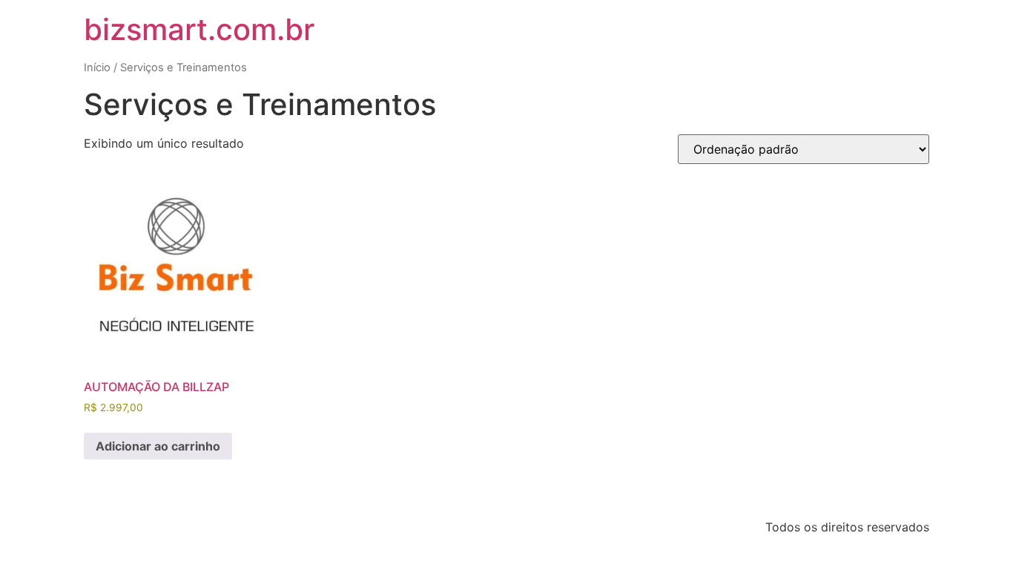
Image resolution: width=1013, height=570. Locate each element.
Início (97, 67)
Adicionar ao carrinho (158, 446)
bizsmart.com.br (199, 29)
